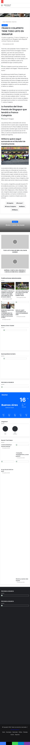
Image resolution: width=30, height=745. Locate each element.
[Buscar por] (28, 6)
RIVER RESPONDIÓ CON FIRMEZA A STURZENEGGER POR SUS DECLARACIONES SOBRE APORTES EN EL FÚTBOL (7, 313)
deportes (14, 21)
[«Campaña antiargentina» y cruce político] (22, 447)
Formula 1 (20, 203)
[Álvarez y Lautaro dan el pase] (22, 519)
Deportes (17, 734)
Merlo (3, 732)
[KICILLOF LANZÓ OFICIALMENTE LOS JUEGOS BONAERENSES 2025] (22, 305)
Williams (15, 210)
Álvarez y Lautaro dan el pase (15, 225)
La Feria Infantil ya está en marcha (6, 445)
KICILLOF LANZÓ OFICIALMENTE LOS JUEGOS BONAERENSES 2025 (22, 312)
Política (20, 732)
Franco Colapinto (11, 206)
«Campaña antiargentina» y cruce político (22, 454)
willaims (22, 206)
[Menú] (2, 6)
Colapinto (10, 203)
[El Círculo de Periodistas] (10, 5)
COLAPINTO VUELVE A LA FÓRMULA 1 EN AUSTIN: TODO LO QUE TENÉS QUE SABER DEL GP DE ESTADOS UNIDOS (7, 294)
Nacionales (8, 21)
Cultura (12, 734)
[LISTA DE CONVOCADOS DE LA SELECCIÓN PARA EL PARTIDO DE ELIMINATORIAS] (22, 286)
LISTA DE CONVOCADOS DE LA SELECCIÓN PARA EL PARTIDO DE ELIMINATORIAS (22, 293)
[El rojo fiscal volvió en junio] (7, 464)
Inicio (3, 21)
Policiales (25, 732)
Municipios (8, 732)
